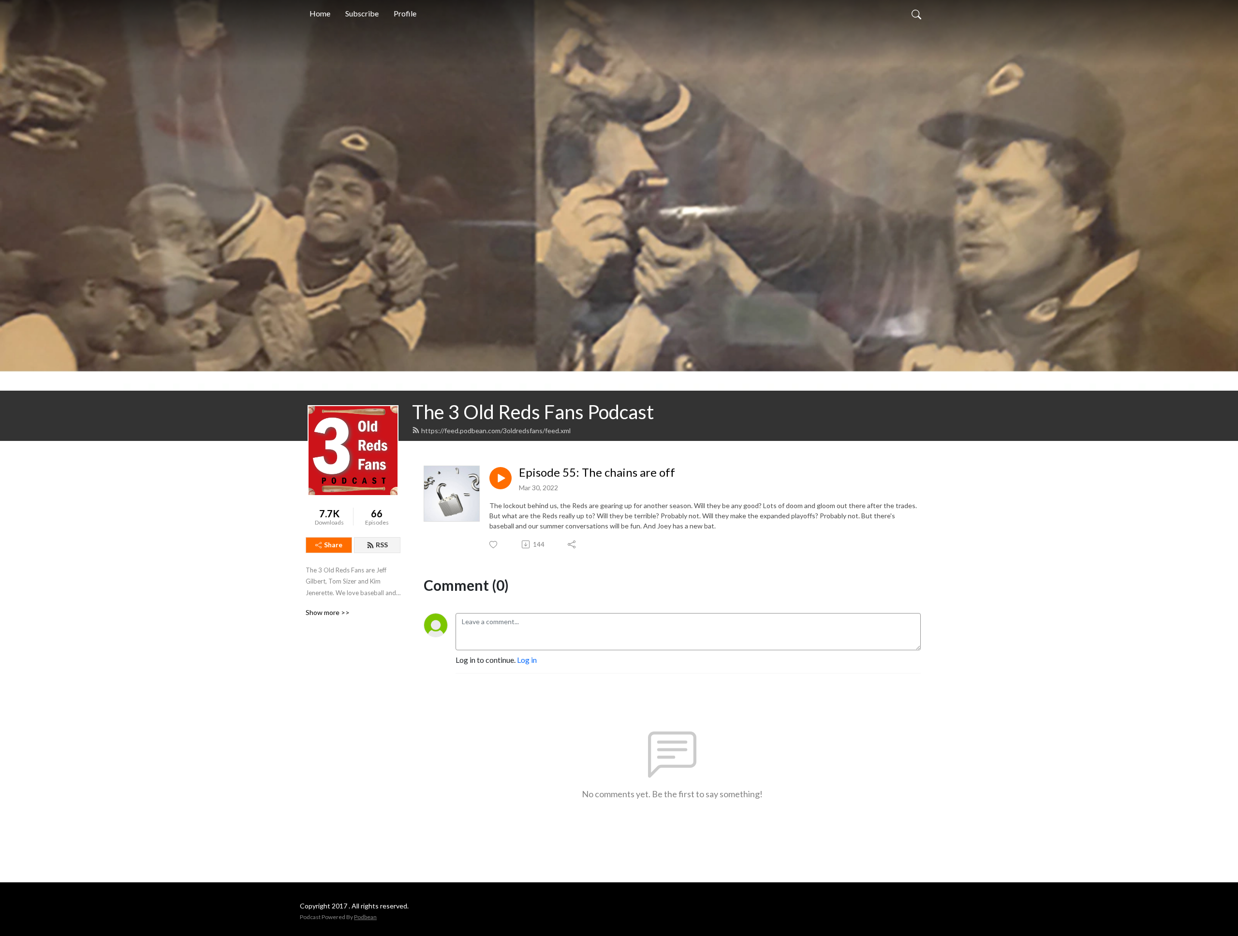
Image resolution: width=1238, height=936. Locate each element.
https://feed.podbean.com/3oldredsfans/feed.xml (496, 430)
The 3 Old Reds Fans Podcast (533, 412)
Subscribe (362, 13)
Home (320, 13)
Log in (527, 659)
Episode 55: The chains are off (597, 472)
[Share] (572, 544)
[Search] (916, 13)
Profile (405, 13)
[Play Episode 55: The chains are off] (500, 478)
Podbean (365, 917)
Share (333, 545)
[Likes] (494, 545)
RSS (382, 545)
